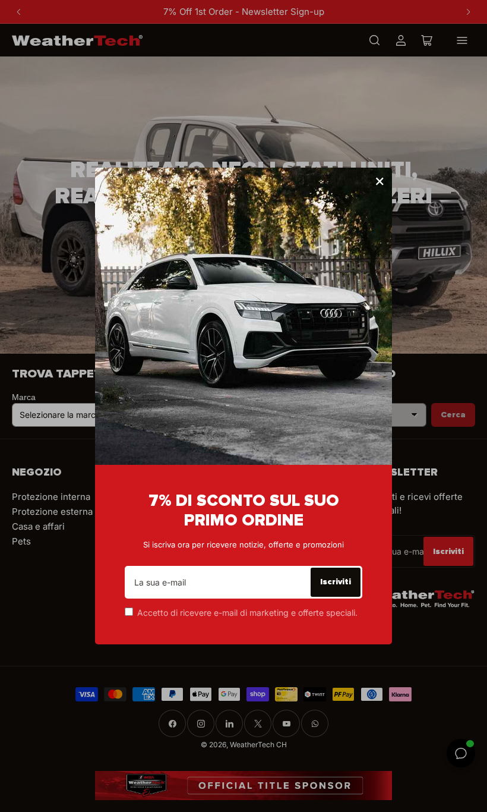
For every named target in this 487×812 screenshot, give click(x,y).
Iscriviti (335, 582)
